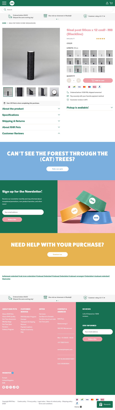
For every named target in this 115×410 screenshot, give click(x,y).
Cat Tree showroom (9, 319)
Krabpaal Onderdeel (44, 276)
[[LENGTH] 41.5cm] (109, 61)
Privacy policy (31, 401)
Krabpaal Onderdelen (60, 276)
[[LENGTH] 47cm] (70, 61)
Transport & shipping (28, 322)
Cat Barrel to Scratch (46, 316)
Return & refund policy (54, 401)
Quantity (71, 76)
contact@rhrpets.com (65, 349)
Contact (23, 319)
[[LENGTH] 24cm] (85, 53)
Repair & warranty (27, 329)
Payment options (26, 327)
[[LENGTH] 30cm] (101, 61)
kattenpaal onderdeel (10, 276)
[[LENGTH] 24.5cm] (78, 53)
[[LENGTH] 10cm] (85, 61)
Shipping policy (67, 401)
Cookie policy (22, 401)
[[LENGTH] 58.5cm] (85, 69)
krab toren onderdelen (27, 276)
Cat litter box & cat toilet (47, 319)
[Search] (5, 10)
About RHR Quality (8, 316)
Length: (72, 48)
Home (4, 23)
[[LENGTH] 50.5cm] (70, 69)
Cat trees (42, 314)
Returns (23, 324)
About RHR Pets (8, 314)
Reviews (5, 327)
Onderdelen (89, 276)
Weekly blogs (6, 321)
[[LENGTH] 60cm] (78, 61)
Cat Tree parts (44, 321)
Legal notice (41, 401)
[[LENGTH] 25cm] (93, 53)
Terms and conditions (45, 403)
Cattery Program (8, 329)
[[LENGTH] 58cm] (93, 69)
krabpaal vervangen (76, 276)
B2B (3, 383)
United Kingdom (7, 380)
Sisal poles (6, 279)
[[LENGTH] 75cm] (101, 69)
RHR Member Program (28, 316)
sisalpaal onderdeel (101, 276)
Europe (4, 377)
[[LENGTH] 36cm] (101, 53)
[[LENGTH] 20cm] (93, 61)
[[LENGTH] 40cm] (109, 53)
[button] (100, 38)
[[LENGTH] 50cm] (78, 69)
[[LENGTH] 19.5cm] (70, 53)
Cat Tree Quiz (7, 324)
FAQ (22, 332)
